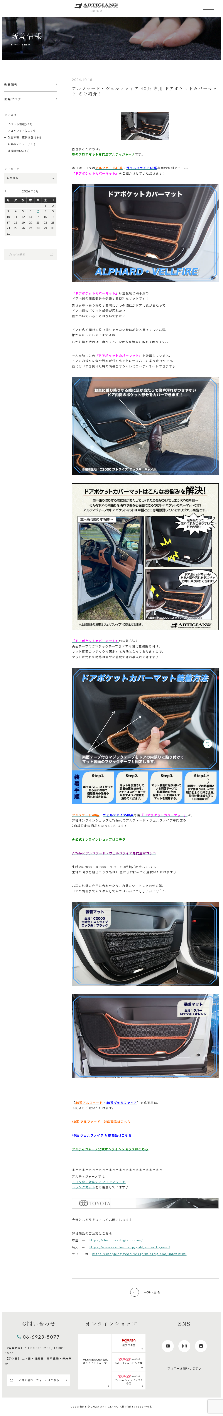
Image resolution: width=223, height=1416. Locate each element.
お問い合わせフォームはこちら (39, 1380)
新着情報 (11, 84)
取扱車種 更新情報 (21, 137)
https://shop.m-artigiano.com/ (116, 1240)
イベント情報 (16, 124)
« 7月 (5, 191)
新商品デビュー (18, 144)
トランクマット (83, 1187)
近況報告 (13, 150)
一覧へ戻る (152, 1292)
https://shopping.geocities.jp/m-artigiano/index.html (139, 1254)
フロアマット (16, 130)
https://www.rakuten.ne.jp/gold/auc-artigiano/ (129, 1247)
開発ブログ (12, 99)
